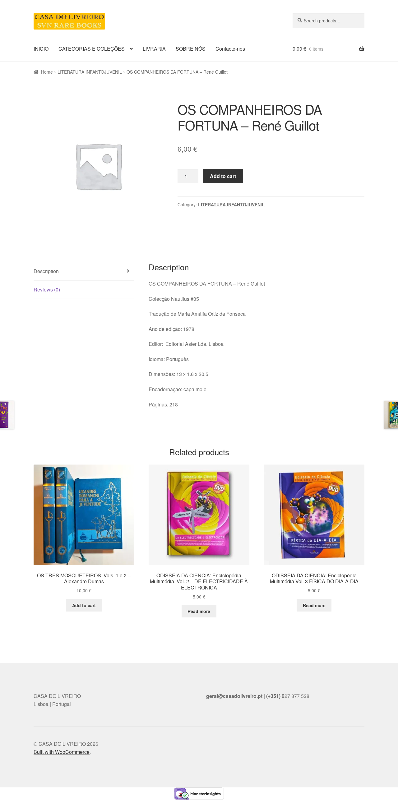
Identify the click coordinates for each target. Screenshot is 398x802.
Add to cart (223, 176)
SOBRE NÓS (191, 48)
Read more (198, 611)
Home (47, 72)
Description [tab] (46, 271)
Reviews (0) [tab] (47, 289)
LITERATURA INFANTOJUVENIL (90, 72)
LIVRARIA (154, 48)
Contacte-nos (230, 48)
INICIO (41, 48)
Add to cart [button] (84, 605)
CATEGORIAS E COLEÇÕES (91, 48)
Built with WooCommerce (62, 751)
